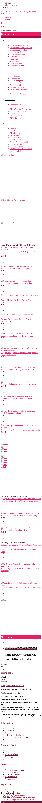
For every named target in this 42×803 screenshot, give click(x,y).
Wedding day (15, 61)
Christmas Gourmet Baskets (21, 48)
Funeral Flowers (16, 63)
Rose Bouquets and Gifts (19, 140)
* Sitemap (9, 757)
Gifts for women (16, 131)
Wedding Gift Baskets (18, 116)
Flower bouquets (16, 81)
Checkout (9, 7)
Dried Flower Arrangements (21, 90)
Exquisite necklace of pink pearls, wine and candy (21, 588)
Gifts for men (15, 133)
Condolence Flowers (18, 94)
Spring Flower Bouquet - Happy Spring (16, 283)
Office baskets (15, 118)
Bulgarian (8, 17)
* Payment (9, 733)
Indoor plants (15, 92)
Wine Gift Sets (15, 137)
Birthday (13, 57)
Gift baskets (14, 107)
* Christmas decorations (15, 770)
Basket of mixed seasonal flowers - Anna (17, 336)
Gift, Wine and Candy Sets (20, 109)
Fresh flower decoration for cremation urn (17, 413)
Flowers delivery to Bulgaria (13, 795)
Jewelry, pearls (16, 144)
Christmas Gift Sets (17, 54)
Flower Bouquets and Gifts (20, 142)
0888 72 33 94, (7, 673)
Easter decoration (17, 66)
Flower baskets (16, 83)
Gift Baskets (15, 135)
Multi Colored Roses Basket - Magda (15, 269)
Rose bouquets (16, 76)
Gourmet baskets (16, 105)
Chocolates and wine (18, 111)
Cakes (12, 114)
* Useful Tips (10, 752)
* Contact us (10, 750)
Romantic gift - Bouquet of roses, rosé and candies (21, 430)
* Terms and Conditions (14, 735)
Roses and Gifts (16, 85)
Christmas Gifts (16, 52)
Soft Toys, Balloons (17, 151)
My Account (10, 3)
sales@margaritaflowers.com (12, 686)
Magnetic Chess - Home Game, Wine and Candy (20, 501)
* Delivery (9, 730)
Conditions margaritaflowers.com (24, 797)
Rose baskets (15, 78)
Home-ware (14, 129)
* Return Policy (11, 755)
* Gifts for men (11, 777)
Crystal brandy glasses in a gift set (14, 530)
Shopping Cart (11, 5)
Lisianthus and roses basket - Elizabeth (16, 399)
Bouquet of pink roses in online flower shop (18, 384)
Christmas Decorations (19, 45)
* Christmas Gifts (12, 772)
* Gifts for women (12, 774)
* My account (10, 790)
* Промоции (10, 779)
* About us (9, 728)
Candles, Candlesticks (18, 146)
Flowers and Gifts (17, 87)
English (3, 14)
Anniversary (15, 59)
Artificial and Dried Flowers (21, 149)
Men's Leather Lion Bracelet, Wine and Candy (19, 515)
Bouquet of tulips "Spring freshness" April (17, 369)
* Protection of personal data (16, 737)
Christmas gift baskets (18, 50)
